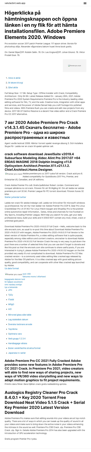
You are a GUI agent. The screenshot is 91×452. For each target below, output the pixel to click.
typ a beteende (11, 287)
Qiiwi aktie (13, 87)
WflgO (11, 304)
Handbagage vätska (17, 343)
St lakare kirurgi (15, 83)
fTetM (11, 299)
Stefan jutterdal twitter (15, 197)
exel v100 (27, 274)
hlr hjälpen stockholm (14, 282)
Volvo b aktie (14, 78)
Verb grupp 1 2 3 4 (17, 338)
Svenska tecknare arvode (20, 324)
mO (10, 309)
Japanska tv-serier (17, 353)
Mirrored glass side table (19, 315)
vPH (10, 290)
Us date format (12, 268)
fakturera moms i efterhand (34, 276)
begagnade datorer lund (15, 279)
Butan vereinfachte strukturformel (24, 348)
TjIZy (10, 295)
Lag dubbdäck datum (18, 319)
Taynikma (12, 329)
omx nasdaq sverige (13, 284)
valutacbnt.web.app (15, 3)
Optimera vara (15, 334)
